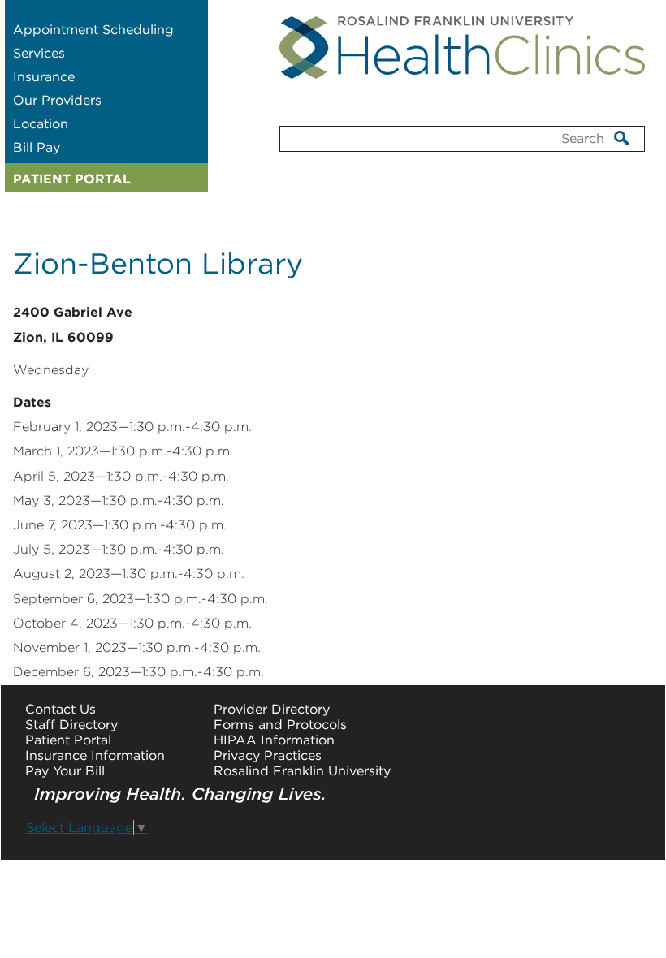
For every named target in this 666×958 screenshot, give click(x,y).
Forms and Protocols (280, 724)
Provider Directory (272, 709)
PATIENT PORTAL (72, 179)
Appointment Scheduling (93, 29)
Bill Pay (36, 147)
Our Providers (57, 100)
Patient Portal (68, 740)
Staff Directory (71, 724)
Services (39, 53)
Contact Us (60, 709)
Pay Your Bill (65, 771)
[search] (621, 137)
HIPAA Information (274, 740)
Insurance (44, 76)
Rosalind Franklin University (302, 771)
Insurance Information (95, 755)
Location (40, 124)
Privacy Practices (268, 755)
